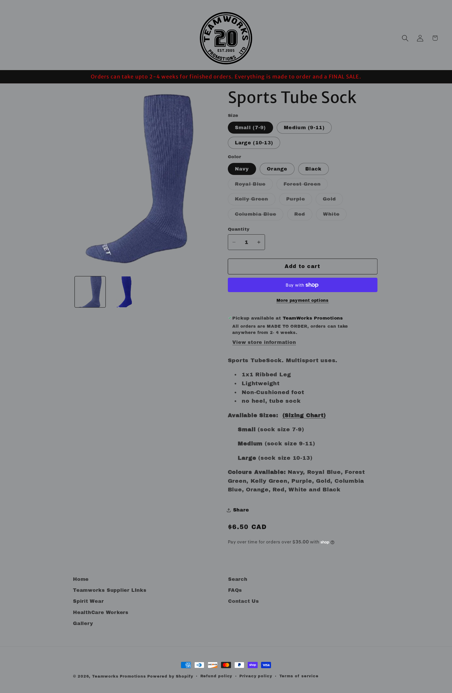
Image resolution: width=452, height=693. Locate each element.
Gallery (83, 623)
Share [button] (241, 510)
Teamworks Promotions (119, 676)
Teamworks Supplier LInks (109, 590)
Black (313, 169)
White (335, 215)
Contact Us (243, 601)
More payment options (302, 300)
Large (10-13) (254, 142)
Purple (299, 200)
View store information (264, 342)
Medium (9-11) (304, 127)
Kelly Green (255, 200)
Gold (333, 200)
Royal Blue (254, 185)
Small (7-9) (250, 127)
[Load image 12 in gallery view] (124, 291)
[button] (405, 38)
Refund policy (216, 676)
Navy (242, 169)
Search (237, 579)
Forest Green (306, 185)
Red (303, 215)
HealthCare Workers (100, 612)
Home (81, 579)
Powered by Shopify (170, 676)
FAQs (235, 590)
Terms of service (299, 676)
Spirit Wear (88, 601)
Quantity (239, 229)
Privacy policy (255, 676)
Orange (277, 169)
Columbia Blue (259, 215)
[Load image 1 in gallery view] (90, 291)
